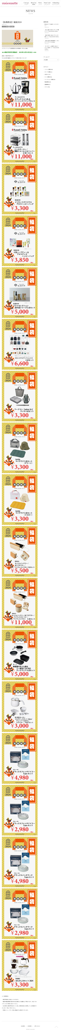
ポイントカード (47, 3)
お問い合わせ (37, 1026)
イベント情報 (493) (49, 69)
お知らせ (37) (47, 74)
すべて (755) (47, 87)
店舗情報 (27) (47, 84)
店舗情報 (33, 3)
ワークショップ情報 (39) (50, 79)
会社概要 (23, 1026)
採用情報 (29, 1026)
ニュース (40, 3)
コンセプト (26, 3)
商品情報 (12, 26)
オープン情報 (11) (48, 72)
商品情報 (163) (48, 82)
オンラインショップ (55, 3)
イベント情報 (5, 26)
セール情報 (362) (48, 77)
